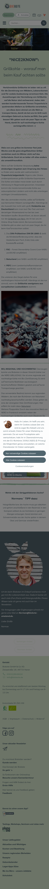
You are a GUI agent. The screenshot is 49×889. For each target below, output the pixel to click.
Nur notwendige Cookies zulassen (21, 453)
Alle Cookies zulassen (15, 460)
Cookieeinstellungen (24, 466)
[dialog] (24, 444)
